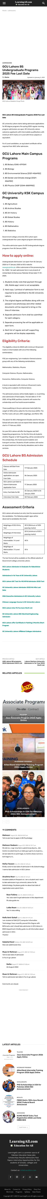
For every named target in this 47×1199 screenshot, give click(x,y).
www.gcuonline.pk (9, 267)
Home (4, 10)
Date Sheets (36, 1192)
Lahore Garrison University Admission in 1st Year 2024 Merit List (34, 663)
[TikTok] (23, 1177)
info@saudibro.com (28, 1170)
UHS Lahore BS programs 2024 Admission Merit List (12, 662)
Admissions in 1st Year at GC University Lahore (19, 575)
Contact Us (16, 1189)
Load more (22, 1127)
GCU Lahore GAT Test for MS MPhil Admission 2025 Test (23, 581)
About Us (7, 1189)
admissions (12, 10)
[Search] (43, 3)
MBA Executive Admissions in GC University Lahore (21, 596)
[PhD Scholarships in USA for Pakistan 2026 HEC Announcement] (23, 794)
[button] (4, 3)
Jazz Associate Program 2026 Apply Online (23, 719)
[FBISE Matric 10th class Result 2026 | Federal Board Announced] (8, 1101)
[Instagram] (17, 1177)
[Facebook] (10, 1177)
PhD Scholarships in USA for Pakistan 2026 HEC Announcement (23, 812)
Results (20, 1097)
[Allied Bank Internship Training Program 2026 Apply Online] (23, 747)
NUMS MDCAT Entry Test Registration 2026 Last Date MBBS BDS (29, 1118)
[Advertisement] (23, 36)
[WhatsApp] (30, 1177)
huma (7, 77)
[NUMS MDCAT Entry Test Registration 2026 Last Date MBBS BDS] (8, 1116)
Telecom (23, 714)
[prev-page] (3, 821)
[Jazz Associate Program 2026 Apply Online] (23, 700)
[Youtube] (36, 1177)
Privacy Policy (27, 1189)
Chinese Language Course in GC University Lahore (21, 602)
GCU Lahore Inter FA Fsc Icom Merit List (17, 608)
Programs (19, 1192)
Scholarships (23, 808)
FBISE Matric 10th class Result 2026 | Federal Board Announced (30, 1102)
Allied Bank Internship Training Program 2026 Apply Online (23, 765)
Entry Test (37, 1189)
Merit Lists (9, 1192)
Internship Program (23, 761)
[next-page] (7, 821)
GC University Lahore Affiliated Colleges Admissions (21, 631)
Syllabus (27, 1192)
